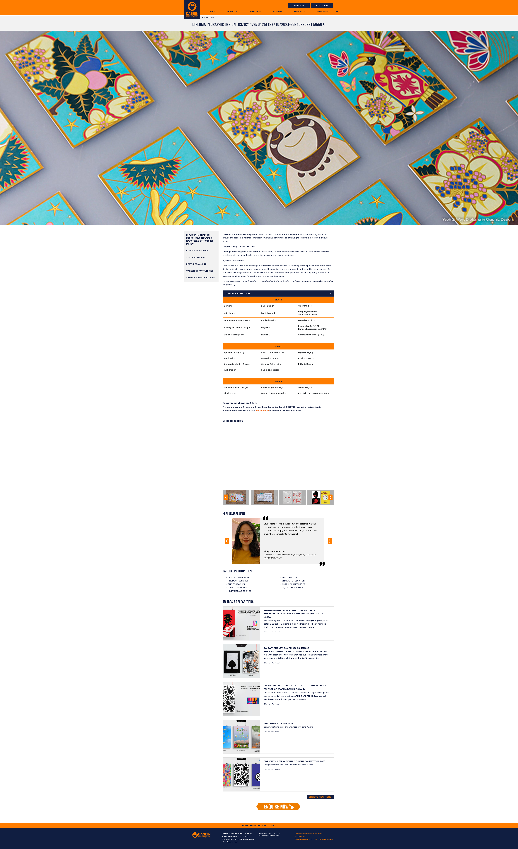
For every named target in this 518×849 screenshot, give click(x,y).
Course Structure (197, 250)
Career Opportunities (199, 271)
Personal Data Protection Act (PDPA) (309, 834)
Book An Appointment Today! (259, 825)
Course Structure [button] (238, 293)
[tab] (278, 293)
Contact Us (322, 5)
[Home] (192, 9)
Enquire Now (276, 807)
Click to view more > (321, 797)
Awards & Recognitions (200, 277)
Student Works (195, 257)
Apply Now (299, 5)
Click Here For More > (272, 632)
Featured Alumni (196, 264)
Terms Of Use (300, 836)
